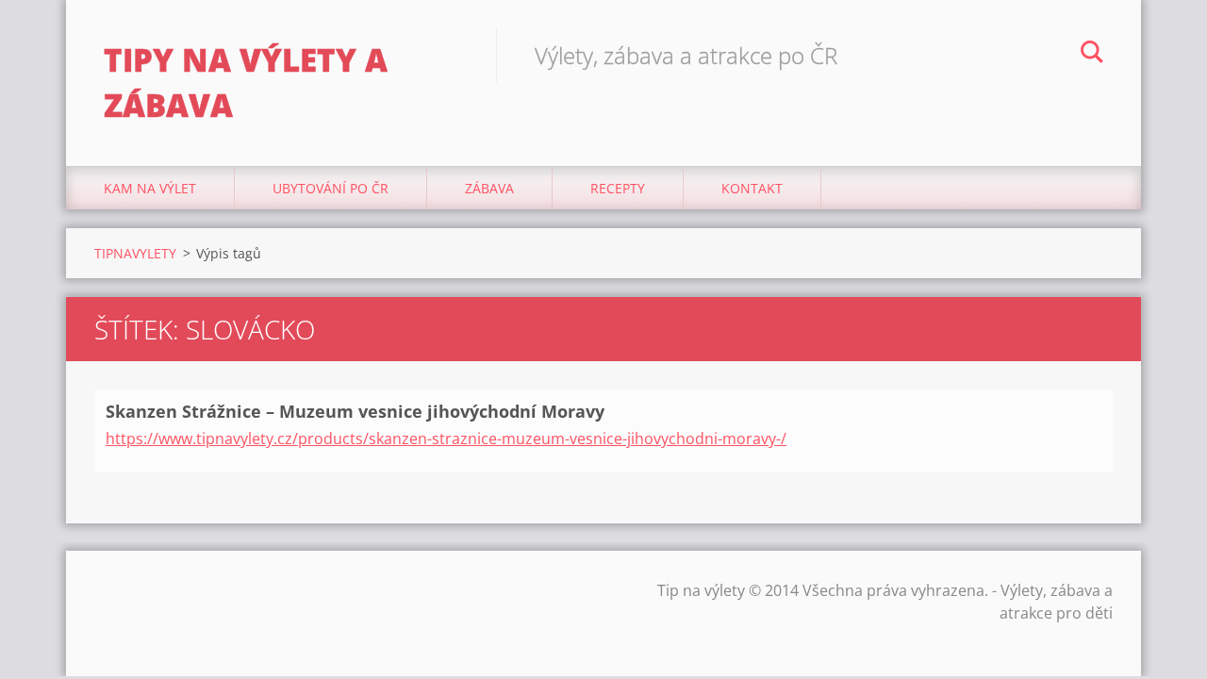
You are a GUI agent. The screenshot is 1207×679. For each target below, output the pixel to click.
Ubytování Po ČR (331, 188)
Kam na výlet (150, 188)
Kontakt (752, 188)
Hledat (1092, 55)
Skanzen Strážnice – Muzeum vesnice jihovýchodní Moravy (355, 411)
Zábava (489, 188)
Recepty (617, 188)
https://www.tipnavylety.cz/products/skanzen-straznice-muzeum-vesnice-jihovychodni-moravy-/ (446, 438)
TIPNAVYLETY (135, 253)
